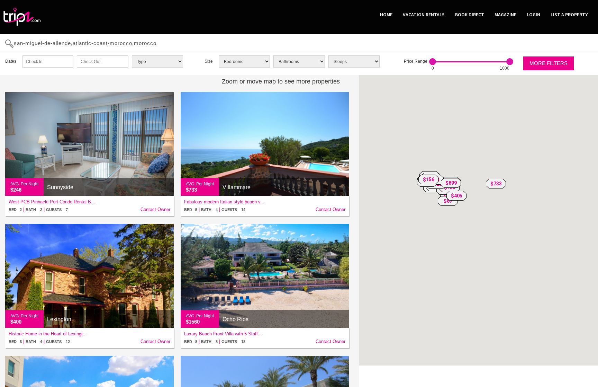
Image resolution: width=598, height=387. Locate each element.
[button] (496, 183)
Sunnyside (60, 187)
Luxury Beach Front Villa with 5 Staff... (223, 333)
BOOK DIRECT (469, 14)
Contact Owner (155, 209)
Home (386, 14)
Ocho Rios (235, 319)
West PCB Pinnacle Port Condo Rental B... (52, 201)
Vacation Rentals (424, 14)
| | (38, 209)
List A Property (569, 14)
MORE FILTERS (548, 63)
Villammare (237, 187)
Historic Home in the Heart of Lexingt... (48, 333)
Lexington (59, 319)
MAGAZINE (505, 14)
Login (533, 14)
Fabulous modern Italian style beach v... (224, 201)
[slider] (432, 61)
